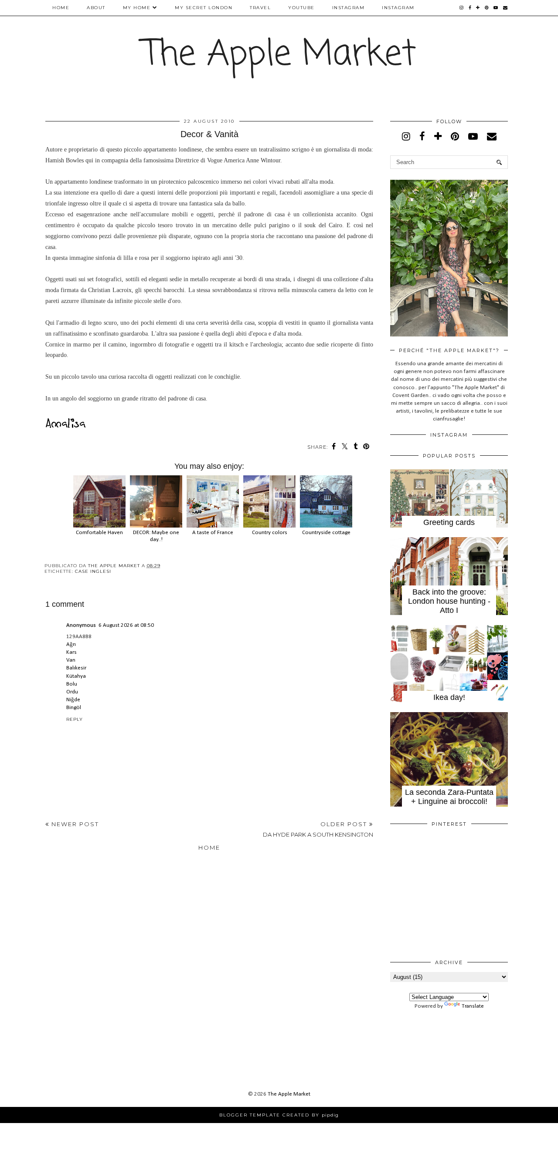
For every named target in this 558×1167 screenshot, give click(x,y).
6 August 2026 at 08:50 (126, 625)
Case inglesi (93, 571)
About (96, 7)
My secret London (203, 7)
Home (60, 7)
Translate (473, 1006)
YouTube (301, 7)
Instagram (348, 7)
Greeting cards (449, 522)
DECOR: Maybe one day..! (156, 536)
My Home (137, 7)
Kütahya (76, 676)
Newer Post (74, 824)
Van (70, 660)
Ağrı (71, 644)
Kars (71, 652)
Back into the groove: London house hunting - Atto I (449, 601)
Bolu (71, 684)
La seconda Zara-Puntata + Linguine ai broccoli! (449, 797)
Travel (260, 7)
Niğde (73, 700)
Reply (74, 719)
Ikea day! (449, 697)
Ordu (72, 692)
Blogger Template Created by (279, 1115)
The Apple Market (279, 55)
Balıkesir (76, 668)
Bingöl (73, 707)
